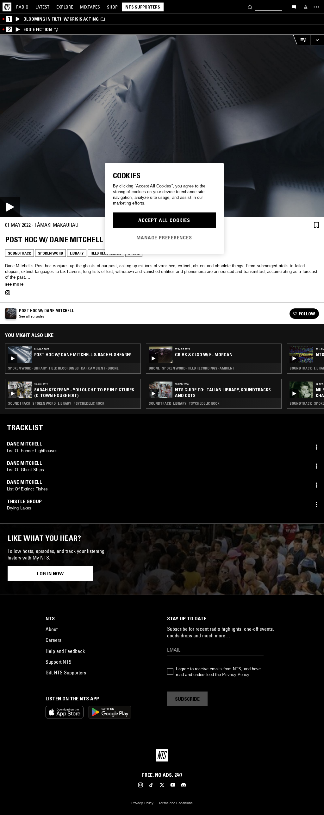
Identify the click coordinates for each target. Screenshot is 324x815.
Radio (22, 7)
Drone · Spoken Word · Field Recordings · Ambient (192, 368)
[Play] (162, 126)
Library (77, 253)
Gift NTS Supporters (66, 672)
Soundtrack (19, 253)
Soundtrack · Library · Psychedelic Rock (184, 403)
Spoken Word (50, 253)
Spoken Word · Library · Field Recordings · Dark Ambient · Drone (63, 368)
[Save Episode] (316, 225)
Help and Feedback (65, 651)
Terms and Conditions (176, 803)
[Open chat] (294, 6)
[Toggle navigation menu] (316, 7)
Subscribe (187, 699)
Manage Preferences (164, 237)
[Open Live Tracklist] (301, 40)
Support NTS (59, 662)
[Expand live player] (317, 40)
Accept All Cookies (164, 220)
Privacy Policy (235, 674)
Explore (64, 7)
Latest (42, 7)
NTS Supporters (142, 7)
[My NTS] (306, 7)
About (52, 629)
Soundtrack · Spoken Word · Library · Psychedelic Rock (56, 403)
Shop (112, 7)
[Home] (7, 7)
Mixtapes (90, 7)
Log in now (50, 573)
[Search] (250, 7)
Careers (53, 640)
